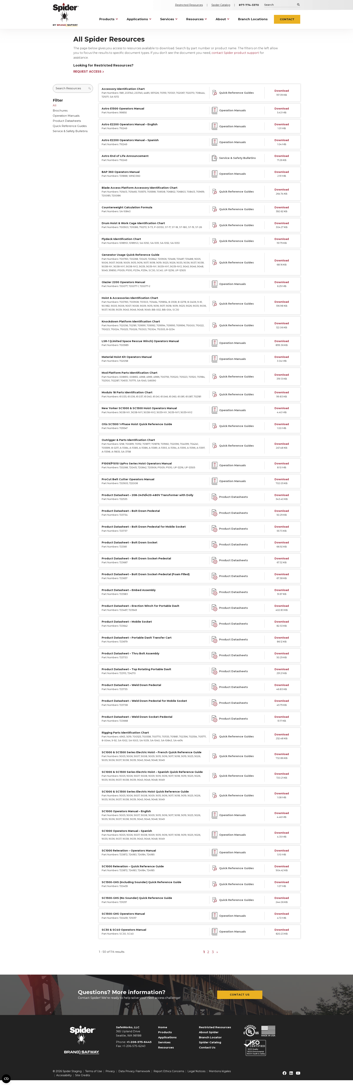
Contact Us (240, 994)
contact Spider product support (235, 53)
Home (162, 1027)
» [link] (217, 952)
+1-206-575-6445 (139, 1042)
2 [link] (208, 952)
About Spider (209, 1032)
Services (164, 1042)
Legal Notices (196, 1071)
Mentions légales (220, 1071)
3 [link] (213, 952)
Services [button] (167, 19)
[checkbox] (73, 110)
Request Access (87, 71)
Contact (287, 19)
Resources (166, 1047)
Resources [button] (195, 19)
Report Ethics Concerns (169, 1071)
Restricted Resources (189, 5)
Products (165, 1032)
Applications (167, 1037)
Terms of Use (93, 1071)
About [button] (221, 19)
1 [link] (204, 952)
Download (281, 90)
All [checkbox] (54, 105)
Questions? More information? (121, 992)
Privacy (110, 1071)
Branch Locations (253, 19)
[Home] (66, 14)
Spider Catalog (220, 5)
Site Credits (82, 1075)
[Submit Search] (298, 4)
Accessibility (64, 1075)
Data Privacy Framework (134, 1071)
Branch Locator (210, 1037)
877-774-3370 (249, 5)
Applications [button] (137, 19)
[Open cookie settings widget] (6, 1078)
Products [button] (107, 19)
